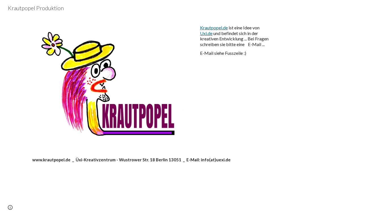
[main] (235, 40)
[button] (10, 207)
